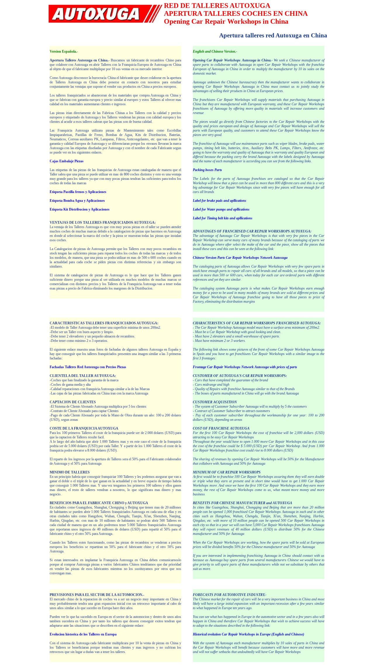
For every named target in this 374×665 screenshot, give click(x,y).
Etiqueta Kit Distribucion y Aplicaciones (80, 209)
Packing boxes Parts (207, 170)
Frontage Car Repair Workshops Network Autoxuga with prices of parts (245, 367)
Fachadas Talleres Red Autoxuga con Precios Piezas (88, 367)
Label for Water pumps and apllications (221, 209)
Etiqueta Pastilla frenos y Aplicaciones (78, 192)
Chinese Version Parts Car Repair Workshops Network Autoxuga (240, 258)
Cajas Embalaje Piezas (67, 161)
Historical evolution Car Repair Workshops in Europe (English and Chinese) (248, 634)
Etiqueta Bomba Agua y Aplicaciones (77, 201)
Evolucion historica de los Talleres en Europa (83, 634)
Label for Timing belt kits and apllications (222, 218)
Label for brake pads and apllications (219, 201)
